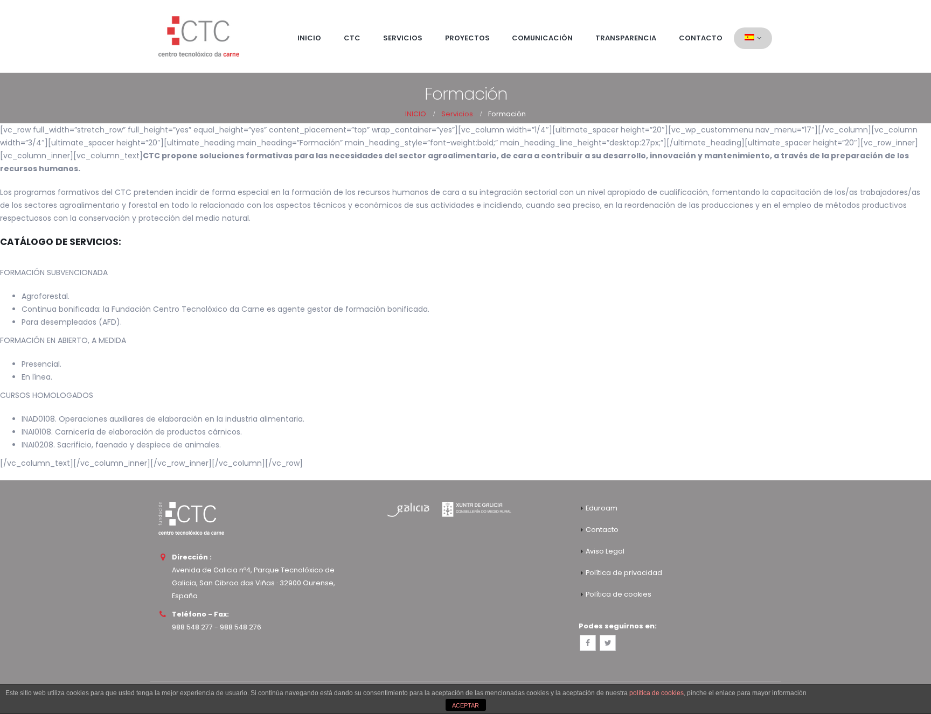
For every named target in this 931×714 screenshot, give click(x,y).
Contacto (700, 38)
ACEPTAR (465, 705)
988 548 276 (240, 627)
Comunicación (542, 38)
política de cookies (656, 693)
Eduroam (601, 508)
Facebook (588, 643)
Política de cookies (618, 594)
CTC (352, 38)
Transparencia (625, 38)
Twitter (608, 643)
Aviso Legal (605, 551)
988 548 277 (192, 627)
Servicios (402, 38)
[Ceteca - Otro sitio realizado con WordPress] (198, 36)
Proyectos (467, 38)
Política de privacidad (624, 572)
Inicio (309, 38)
